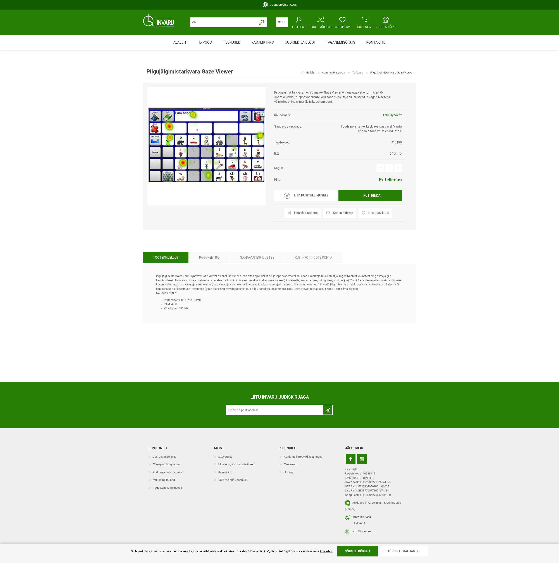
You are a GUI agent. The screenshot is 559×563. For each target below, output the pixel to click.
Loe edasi (326, 551)
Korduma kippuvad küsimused (303, 456)
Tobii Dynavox (392, 115)
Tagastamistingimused (167, 487)
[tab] (165, 257)
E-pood (205, 42)
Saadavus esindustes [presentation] (257, 257)
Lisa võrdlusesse (306, 213)
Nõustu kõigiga (357, 551)
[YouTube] (362, 459)
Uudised (289, 472)
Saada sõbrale (343, 213)
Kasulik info (225, 472)
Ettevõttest (225, 456)
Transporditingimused (167, 464)
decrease (380, 168)
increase (398, 168)
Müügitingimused (164, 479)
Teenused (290, 464)
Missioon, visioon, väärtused (236, 464)
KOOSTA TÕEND (386, 27)
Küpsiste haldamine (403, 551)
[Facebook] (350, 459)
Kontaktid (376, 42)
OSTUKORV (364, 27)
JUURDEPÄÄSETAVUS (283, 4)
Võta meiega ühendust (232, 479)
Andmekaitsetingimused (168, 472)
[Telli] (327, 410)
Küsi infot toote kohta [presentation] (313, 257)
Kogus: (279, 168)
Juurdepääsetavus (164, 456)
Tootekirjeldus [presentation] (166, 257)
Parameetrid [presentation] (209, 257)
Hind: (277, 179)
